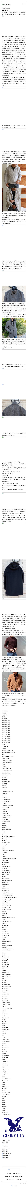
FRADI (3, 841)
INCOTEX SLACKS (6, 870)
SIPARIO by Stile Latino (8, 949)
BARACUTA (5, 776)
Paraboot (4, 923)
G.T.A (3, 846)
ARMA (3, 764)
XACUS (4, 978)
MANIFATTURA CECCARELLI (9, 898)
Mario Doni (5, 902)
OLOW (3, 919)
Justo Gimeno (5, 884)
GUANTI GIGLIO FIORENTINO (9, 858)
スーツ (3, 1037)
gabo (3, 849)
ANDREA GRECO (6, 758)
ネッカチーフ (5, 1073)
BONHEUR (4, 788)
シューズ (4, 1031)
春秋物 (3, 1104)
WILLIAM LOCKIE (6, 976)
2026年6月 (4, 725)
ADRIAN (4, 748)
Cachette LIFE (19, 1176)
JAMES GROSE (5, 874)
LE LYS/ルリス (5, 890)
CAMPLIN (4, 797)
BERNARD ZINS (6, 782)
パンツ (16, 125)
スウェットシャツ (6, 1041)
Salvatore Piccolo (6, 941)
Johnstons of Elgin (7, 880)
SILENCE (4, 947)
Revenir (4, 937)
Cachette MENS (9, 1176)
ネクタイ (4, 1071)
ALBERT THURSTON (7, 750)
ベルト (3, 1084)
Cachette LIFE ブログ (10, 630)
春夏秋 (3, 1102)
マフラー (4, 1090)
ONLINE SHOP (10, 1179)
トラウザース (5, 1061)
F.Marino (4, 831)
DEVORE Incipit (6, 821)
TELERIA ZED (5, 965)
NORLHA (4, 915)
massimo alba (5, 904)
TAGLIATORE (5, 963)
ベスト (3, 1083)
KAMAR (4, 886)
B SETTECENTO (6, 774)
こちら (19, 489)
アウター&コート (6, 715)
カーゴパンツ (5, 998)
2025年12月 (5, 736)
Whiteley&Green (6, 974)
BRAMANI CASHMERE (7, 791)
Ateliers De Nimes (6, 768)
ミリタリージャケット (6, 1092)
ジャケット (4, 1024)
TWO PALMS (5, 966)
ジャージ (4, 1022)
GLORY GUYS (17, 1173)
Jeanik (4, 876)
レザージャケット (6, 1094)
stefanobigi (5, 959)
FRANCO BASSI (6, 843)
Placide (4, 929)
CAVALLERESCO (6, 801)
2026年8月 (4, 721)
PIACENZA (4, 927)
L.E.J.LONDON (5, 888)
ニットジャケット (5, 1069)
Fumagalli (4, 845)
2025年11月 (5, 738)
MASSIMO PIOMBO (6, 907)
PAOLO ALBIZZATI (6, 921)
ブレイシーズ (5, 1081)
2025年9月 (4, 742)
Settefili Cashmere (7, 945)
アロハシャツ (5, 988)
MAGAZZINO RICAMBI (7, 894)
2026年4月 (4, 728)
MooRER (4, 913)
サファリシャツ (5, 1018)
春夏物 (3, 1100)
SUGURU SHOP (14, 485)
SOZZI (3, 955)
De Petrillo (5, 819)
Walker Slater (5, 972)
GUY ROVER (5, 860)
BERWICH (4, 784)
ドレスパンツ (5, 1065)
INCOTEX (4, 868)
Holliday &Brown (6, 866)
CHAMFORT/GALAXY (10, 515)
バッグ (3, 1075)
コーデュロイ (5, 1014)
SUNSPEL (4, 961)
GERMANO (4, 852)
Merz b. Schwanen (6, 909)
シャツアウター (5, 1027)
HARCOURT (21, 659)
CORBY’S (4, 811)
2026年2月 (4, 732)
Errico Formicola (6, 829)
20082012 (5, 1142)
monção (4, 911)
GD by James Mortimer (8, 850)
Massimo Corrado (6, 906)
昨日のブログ (22, 661)
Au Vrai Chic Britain (7, 770)
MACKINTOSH (5, 892)
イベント (4, 992)
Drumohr (4, 825)
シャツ (3, 1025)
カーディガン (5, 1000)
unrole (4, 968)
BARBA (4, 778)
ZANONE (4, 980)
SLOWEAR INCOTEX (7, 951)
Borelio (4, 789)
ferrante (4, 835)
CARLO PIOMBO (6, 799)
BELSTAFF (4, 780)
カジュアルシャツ (6, 1002)
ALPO (3, 754)
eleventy (4, 827)
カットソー (4, 1006)
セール (3, 1049)
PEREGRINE (5, 925)
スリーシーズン (5, 1047)
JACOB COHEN (6, 872)
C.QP (3, 795)
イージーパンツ (5, 990)
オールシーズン (5, 994)
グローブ (4, 1012)
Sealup (4, 943)
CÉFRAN (4, 803)
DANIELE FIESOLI (6, 817)
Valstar (4, 970)
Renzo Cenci (5, 935)
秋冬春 (3, 1108)
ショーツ (4, 1033)
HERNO (4, 713)
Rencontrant (5, 933)
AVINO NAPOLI (5, 772)
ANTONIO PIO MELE (7, 762)
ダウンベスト (5, 1057)
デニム (3, 1059)
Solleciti (4, 953)
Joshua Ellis (5, 882)
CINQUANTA (5, 809)
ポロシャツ (4, 1088)
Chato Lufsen (5, 807)
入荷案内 (4, 1096)
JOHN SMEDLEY (6, 632)
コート (3, 1016)
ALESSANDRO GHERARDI (8, 752)
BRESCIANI (5, 793)
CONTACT (19, 1179)
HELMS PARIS (5, 862)
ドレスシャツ (5, 1063)
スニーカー (4, 1045)
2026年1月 (4, 734)
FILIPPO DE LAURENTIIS (8, 837)
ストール (4, 1043)
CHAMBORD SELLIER (7, 805)
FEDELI (4, 833)
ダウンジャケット (6, 1055)
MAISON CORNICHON (7, 896)
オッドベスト (5, 996)
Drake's (4, 823)
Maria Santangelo (6, 900)
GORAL (4, 854)
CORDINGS (5, 813)
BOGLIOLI (4, 786)
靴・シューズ (5, 1112)
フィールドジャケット (6, 1079)
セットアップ (5, 1051)
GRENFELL (5, 856)
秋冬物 (3, 717)
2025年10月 (5, 740)
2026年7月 (4, 723)
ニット (3, 1067)
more (3, 744)
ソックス (4, 1053)
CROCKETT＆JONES (7, 815)
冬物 (3, 1098)
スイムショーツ (5, 1039)
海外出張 (4, 1106)
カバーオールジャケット (7, 1008)
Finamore (4, 839)
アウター (4, 982)
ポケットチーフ (5, 1086)
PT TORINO (5, 931)
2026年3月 (4, 730)
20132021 (5, 1144)
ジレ (3, 1035)
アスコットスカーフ (6, 986)
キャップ (4, 1010)
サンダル (4, 1020)
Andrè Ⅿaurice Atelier (7, 756)
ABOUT (9, 1173)
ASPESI (4, 766)
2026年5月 (4, 727)
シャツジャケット (6, 1029)
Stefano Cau (5, 957)
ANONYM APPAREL (7, 760)
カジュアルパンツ (6, 1004)
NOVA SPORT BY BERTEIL (8, 917)
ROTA (3, 939)
